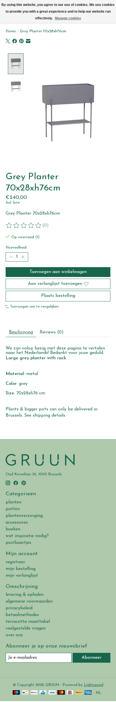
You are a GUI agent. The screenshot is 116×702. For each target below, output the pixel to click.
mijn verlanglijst (22, 575)
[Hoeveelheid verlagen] (11, 257)
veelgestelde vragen (26, 628)
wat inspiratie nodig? (27, 536)
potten (13, 509)
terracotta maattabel (28, 621)
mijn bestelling (20, 569)
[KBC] (42, 693)
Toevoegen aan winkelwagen (58, 272)
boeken (13, 529)
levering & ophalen (25, 594)
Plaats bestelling (58, 296)
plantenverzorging (24, 516)
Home (11, 31)
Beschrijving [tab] (21, 332)
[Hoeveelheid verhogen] (22, 257)
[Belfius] (34, 693)
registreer (15, 562)
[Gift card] (69, 693)
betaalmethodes (22, 615)
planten (13, 502)
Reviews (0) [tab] (52, 332)
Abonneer (91, 657)
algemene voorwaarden (29, 601)
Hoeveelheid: (16, 247)
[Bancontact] (25, 693)
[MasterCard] (61, 693)
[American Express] (88, 693)
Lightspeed (93, 685)
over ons (14, 635)
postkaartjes (18, 542)
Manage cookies (68, 18)
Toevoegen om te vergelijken (34, 306)
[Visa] (52, 693)
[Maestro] (16, 693)
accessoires (17, 522)
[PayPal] (79, 693)
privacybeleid (19, 608)
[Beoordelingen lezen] (24, 225)
